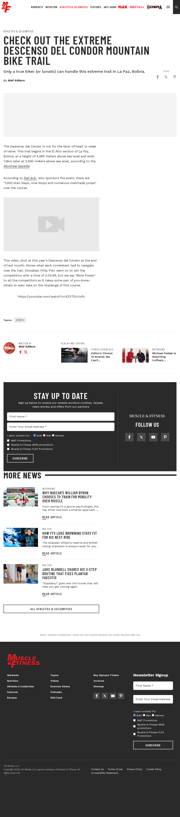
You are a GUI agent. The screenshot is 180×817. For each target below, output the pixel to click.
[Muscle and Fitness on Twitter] (141, 437)
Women (59, 435)
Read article (52, 517)
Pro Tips (47, 529)
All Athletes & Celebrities (51, 609)
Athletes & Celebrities (74, 7)
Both (39, 435)
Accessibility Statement (104, 773)
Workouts (37, 7)
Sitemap (99, 686)
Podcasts (56, 692)
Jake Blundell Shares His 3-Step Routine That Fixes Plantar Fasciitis (69, 573)
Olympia (154, 7)
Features (95, 7)
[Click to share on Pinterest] (174, 77)
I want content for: (18, 435)
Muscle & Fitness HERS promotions (32, 444)
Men (48, 435)
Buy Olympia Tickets (106, 675)
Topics (54, 675)
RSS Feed (56, 697)
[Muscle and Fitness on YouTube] (153, 437)
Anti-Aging (110, 7)
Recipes (12, 697)
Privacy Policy (134, 769)
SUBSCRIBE (20, 458)
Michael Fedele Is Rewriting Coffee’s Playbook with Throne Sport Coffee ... (164, 362)
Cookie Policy (154, 769)
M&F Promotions (21, 440)
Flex (123, 7)
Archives (99, 680)
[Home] (6, 11)
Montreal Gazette (16, 166)
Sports (20, 320)
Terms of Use (115, 769)
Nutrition (51, 7)
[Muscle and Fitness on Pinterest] (165, 437)
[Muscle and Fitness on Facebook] (129, 437)
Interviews (158, 349)
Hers (137, 7)
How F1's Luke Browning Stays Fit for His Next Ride (69, 535)
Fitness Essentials (102, 349)
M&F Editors (16, 80)
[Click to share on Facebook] (157, 77)
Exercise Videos (60, 686)
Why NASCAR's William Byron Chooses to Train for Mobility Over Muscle (67, 496)
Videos (54, 680)
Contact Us (97, 769)
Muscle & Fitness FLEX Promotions (32, 449)
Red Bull (30, 178)
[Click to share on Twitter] (166, 77)
